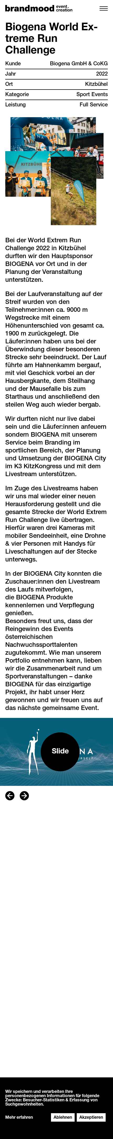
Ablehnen (63, 1118)
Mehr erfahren (19, 1118)
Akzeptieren (91, 1118)
